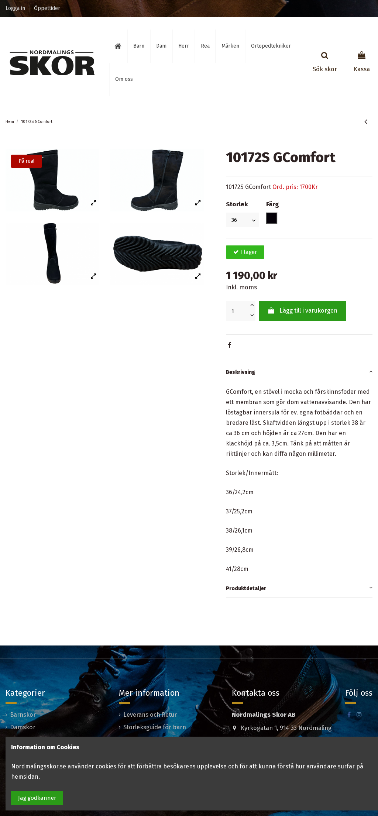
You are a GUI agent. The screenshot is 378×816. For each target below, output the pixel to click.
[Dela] (229, 345)
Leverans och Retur (150, 714)
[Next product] (371, 122)
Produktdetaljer (246, 588)
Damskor (22, 727)
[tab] (299, 372)
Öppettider (47, 8)
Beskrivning (240, 372)
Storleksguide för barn (154, 727)
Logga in (16, 8)
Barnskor (23, 714)
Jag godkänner (37, 798)
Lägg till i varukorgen (308, 310)
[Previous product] (367, 122)
